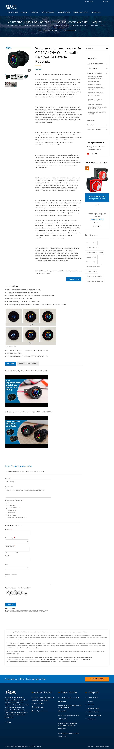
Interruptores (91, 120)
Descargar (94, 153)
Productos (34, 12)
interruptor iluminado (86, 659)
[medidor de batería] (8, 84)
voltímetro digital (91, 242)
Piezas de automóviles (94, 129)
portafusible (29, 659)
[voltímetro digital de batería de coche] (14, 84)
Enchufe (55, 657)
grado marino (49, 661)
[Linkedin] (10, 722)
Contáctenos (95, 12)
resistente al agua (57, 661)
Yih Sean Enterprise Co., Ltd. (23, 746)
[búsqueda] (85, 1)
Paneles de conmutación (95, 63)
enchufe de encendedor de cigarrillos (48, 659)
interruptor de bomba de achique (72, 659)
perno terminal (60, 659)
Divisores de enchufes (94, 84)
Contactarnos (73, 661)
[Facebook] (5, 722)
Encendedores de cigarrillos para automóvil (97, 113)
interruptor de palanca (29, 661)
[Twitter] (7, 722)
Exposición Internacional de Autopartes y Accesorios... (67, 724)
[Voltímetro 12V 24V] (26, 77)
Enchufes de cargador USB (95, 92)
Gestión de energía (93, 68)
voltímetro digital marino (93, 266)
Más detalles (97, 226)
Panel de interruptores (37, 657)
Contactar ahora (97, 679)
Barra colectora (69, 657)
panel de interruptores (79, 657)
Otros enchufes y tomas (95, 104)
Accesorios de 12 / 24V (55, 30)
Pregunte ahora (74, 279)
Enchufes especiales (93, 81)
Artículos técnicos (64, 12)
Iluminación (90, 125)
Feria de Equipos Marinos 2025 (68, 698)
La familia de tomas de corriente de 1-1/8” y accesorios (97, 108)
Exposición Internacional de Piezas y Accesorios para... (70, 707)
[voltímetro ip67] (14, 77)
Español (107, 1)
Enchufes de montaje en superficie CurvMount (95, 100)
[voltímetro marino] (20, 77)
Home (40, 30)
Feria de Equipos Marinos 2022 (68, 733)
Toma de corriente (61, 657)
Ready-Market (105, 746)
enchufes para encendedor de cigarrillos (16, 659)
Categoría (45, 30)
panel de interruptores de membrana (15, 661)
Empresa (24, 12)
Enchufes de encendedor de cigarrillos (96, 88)
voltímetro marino (91, 271)
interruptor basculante (40, 661)
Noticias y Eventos (48, 12)
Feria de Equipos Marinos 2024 (68, 716)
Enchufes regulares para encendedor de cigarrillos (95, 77)
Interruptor (49, 657)
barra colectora (35, 659)
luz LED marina (88, 657)
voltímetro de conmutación (94, 276)
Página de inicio (13, 12)
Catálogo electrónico (81, 12)
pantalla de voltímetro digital (94, 252)
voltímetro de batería (92, 247)
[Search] (107, 48)
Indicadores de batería (70, 30)
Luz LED (44, 657)
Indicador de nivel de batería (94, 281)
